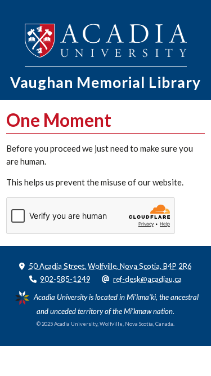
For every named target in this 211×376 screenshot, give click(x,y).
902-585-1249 (65, 279)
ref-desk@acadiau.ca (147, 279)
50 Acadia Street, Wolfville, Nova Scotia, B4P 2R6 (110, 266)
